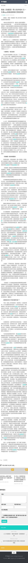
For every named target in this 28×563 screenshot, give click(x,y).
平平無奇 (3, 2)
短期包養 (24, 231)
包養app (17, 306)
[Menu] (26, 2)
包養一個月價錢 (13, 241)
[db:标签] (5, 460)
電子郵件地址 (17, 504)
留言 (2, 494)
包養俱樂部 (10, 33)
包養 (16, 134)
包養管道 (21, 434)
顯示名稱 (3, 504)
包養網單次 (12, 198)
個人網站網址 (4, 509)
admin (3, 15)
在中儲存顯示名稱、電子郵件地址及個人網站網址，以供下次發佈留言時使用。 (13, 516)
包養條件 (8, 343)
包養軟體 (14, 207)
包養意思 (9, 173)
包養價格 (14, 165)
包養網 (23, 58)
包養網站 (14, 449)
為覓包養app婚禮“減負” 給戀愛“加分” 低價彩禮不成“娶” (6, 478)
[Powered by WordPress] (8, 558)
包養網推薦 (8, 240)
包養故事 (12, 185)
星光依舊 (3, 5)
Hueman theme (21, 558)
